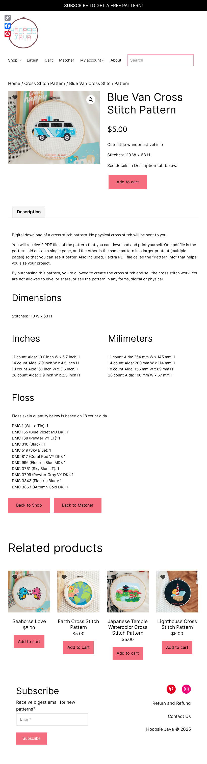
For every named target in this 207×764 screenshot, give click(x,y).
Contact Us (179, 716)
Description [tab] (29, 211)
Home (14, 83)
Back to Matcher (77, 505)
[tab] (28, 212)
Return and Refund (171, 703)
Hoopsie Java (160, 729)
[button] (90, 99)
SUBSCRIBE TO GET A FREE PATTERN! (103, 5)
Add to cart (128, 181)
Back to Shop (29, 505)
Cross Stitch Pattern (44, 83)
